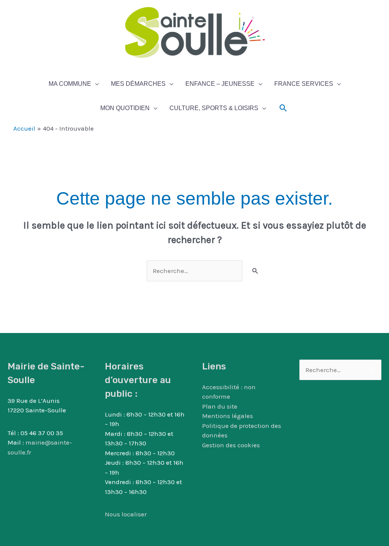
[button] (283, 108)
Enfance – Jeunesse (220, 83)
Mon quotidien (125, 108)
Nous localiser (126, 514)
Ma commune (70, 83)
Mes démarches (138, 83)
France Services (303, 83)
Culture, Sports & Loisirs (213, 108)
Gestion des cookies (231, 445)
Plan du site (219, 406)
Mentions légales (227, 416)
